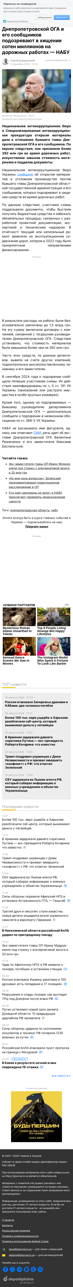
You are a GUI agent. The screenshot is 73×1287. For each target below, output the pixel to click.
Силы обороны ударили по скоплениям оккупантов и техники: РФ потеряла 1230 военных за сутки (32, 1031)
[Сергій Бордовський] (5, 64)
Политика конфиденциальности (20, 1236)
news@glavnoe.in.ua (20, 1249)
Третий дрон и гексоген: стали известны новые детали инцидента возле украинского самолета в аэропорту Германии (35, 914)
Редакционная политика (16, 1230)
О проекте (8, 1219)
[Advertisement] (36, 287)
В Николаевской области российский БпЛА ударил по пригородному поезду (35, 931)
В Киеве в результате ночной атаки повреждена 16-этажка (29, 1063)
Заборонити (45, 17)
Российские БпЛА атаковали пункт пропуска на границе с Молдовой (35, 1048)
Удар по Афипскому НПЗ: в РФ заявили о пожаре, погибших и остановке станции (32, 965)
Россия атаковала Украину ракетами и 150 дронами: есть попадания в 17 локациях (34, 980)
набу (54, 510)
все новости (60, 1075)
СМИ (37, 433)
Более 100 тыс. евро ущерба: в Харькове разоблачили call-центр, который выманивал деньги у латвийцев (36, 822)
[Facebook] (5, 1269)
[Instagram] (26, 1269)
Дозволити (62, 17)
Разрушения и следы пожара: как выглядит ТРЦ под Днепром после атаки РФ (34, 995)
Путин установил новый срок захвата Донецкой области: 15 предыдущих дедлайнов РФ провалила (30, 1012)
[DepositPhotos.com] (18, 1280)
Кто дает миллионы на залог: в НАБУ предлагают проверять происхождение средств (37, 497)
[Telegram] (19, 1269)
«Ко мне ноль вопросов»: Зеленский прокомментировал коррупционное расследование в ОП (35, 482)
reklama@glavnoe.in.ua (22, 1255)
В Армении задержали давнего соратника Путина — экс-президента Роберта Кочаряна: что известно (36, 841)
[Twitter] (12, 1269)
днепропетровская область (30, 510)
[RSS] (40, 1269)
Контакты (7, 1225)
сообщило (25, 174)
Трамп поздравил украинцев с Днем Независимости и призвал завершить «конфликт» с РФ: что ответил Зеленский (33, 860)
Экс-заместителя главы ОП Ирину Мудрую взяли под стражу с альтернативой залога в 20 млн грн (39, 468)
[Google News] (33, 1269)
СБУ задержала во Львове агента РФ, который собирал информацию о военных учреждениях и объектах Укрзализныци (33, 880)
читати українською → (58, 60)
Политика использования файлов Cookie (25, 1241)
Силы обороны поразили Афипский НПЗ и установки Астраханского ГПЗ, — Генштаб (34, 897)
